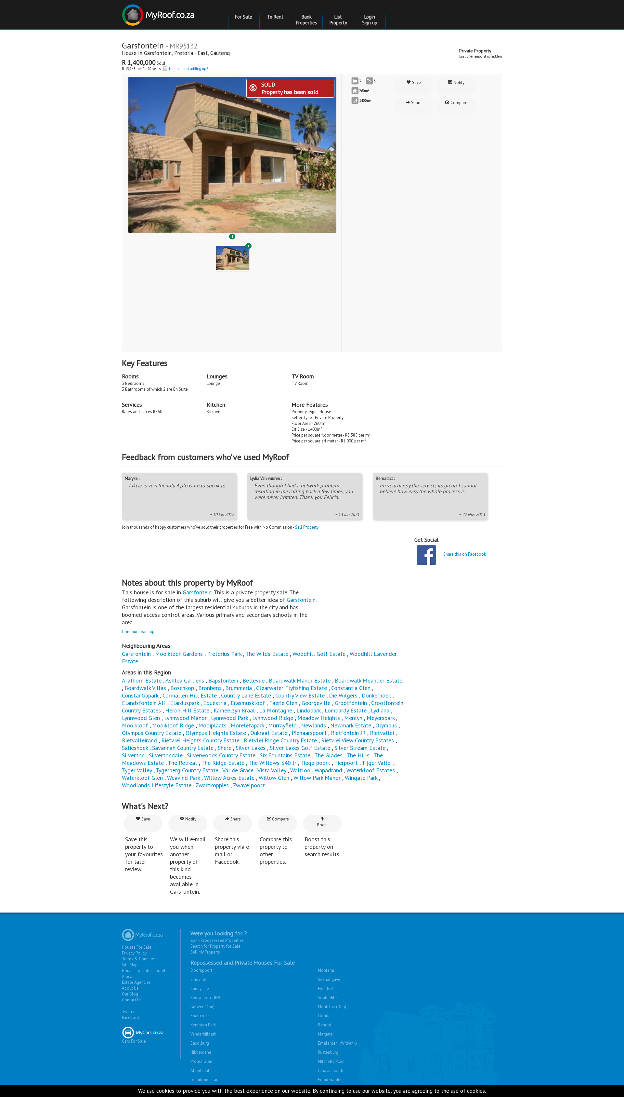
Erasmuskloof (248, 703)
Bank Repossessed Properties (217, 940)
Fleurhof (325, 988)
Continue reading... (139, 631)
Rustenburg (328, 1052)
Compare (458, 102)
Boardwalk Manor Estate (300, 680)
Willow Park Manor (317, 777)
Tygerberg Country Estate (187, 770)
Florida (324, 1016)
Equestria (215, 703)
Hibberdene (200, 1052)
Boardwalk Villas (145, 688)
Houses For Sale (136, 947)
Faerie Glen (283, 703)
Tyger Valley (137, 770)
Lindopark (308, 710)
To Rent (275, 17)
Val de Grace (238, 770)
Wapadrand (328, 770)
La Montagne (275, 710)
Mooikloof (135, 725)
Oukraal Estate (268, 733)
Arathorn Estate (142, 680)
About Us (130, 988)
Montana (326, 970)
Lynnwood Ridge (272, 718)
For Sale (243, 17)
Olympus (386, 725)
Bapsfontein (223, 680)
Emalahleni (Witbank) (337, 1043)
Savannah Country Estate (183, 748)
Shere (224, 748)
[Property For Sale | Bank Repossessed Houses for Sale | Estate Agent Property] (159, 12)
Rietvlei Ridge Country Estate (280, 740)
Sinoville (198, 979)
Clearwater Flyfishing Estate (291, 688)
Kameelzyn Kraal (234, 710)
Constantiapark (140, 695)
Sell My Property (205, 952)
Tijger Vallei (377, 762)
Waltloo (300, 770)
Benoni (324, 1025)
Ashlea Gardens (184, 680)
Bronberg (209, 688)
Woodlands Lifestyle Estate (156, 785)
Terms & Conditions (140, 959)
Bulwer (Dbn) (202, 1006)
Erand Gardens (331, 1079)
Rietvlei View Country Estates (357, 740)
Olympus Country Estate (151, 733)
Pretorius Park (224, 653)
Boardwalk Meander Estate (368, 680)
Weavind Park (183, 777)
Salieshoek (135, 748)
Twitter (128, 1011)
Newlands (313, 725)
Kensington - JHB (205, 997)
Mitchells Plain (331, 1061)
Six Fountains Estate (285, 755)
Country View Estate (300, 695)
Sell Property (306, 527)
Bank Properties (306, 20)
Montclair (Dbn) (332, 1006)
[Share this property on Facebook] (426, 555)
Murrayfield (282, 725)
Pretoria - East (191, 53)
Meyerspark (381, 718)
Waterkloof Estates (370, 770)
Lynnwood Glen (141, 718)
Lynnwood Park (229, 718)
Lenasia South (330, 1070)
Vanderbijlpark (203, 1034)
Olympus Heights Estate (216, 733)
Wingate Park (361, 777)
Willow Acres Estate (229, 777)
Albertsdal (199, 1070)
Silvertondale (166, 755)
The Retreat (182, 762)
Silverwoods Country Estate (221, 755)
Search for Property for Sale (215, 946)
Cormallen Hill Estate (189, 695)
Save (416, 82)
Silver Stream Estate (359, 748)
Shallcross (200, 1016)
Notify (458, 82)
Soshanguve (329, 979)
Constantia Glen (350, 688)
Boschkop (182, 688)
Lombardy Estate (346, 710)
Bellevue (253, 680)
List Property (338, 20)
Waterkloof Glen (142, 777)
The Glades (328, 755)
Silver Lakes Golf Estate (300, 748)
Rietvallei (382, 733)
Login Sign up (369, 20)
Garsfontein (158, 53)
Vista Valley (271, 770)
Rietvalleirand (139, 740)
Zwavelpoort (249, 785)
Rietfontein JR (348, 733)
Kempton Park (203, 1025)
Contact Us (132, 1000)
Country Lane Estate (246, 695)
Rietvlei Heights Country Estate (200, 740)
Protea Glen (201, 1061)
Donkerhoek (376, 695)
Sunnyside (199, 988)
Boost (322, 825)
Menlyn (353, 718)
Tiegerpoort (315, 762)
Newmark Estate (350, 725)
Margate (325, 1034)
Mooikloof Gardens (179, 653)
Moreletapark (247, 725)
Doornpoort (201, 970)
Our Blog (130, 994)
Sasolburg (199, 1043)
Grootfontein (351, 703)
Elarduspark (184, 703)
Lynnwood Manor (185, 718)
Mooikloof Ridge (173, 725)
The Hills (358, 755)
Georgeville (316, 703)
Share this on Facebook (464, 554)
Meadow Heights (318, 718)
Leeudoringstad (204, 1079)
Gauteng (220, 53)
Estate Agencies (136, 982)
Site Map (129, 965)
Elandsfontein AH (144, 703)
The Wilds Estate (266, 653)
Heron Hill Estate (187, 710)
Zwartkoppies (212, 785)
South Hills (328, 997)
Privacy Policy (134, 953)
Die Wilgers (343, 695)
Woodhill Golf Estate (318, 653)
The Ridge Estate (222, 762)
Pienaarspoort (309, 733)
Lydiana (380, 710)
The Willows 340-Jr (272, 762)
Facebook (131, 1017)
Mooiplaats (212, 725)
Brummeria (238, 688)
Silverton (133, 755)
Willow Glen (274, 777)
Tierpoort (346, 762)
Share (416, 102)
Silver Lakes (251, 748)
